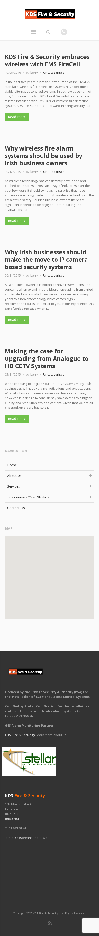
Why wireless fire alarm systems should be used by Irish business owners (43, 155)
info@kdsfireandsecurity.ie (28, 838)
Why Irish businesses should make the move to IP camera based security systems (46, 259)
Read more (17, 117)
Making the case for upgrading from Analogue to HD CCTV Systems (46, 358)
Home (12, 465)
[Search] (48, 32)
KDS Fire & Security (20, 735)
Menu (34, 34)
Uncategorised (54, 72)
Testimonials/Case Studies (28, 497)
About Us (14, 475)
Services (13, 486)
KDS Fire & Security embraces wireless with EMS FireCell (47, 60)
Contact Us (16, 508)
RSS (50, 922)
